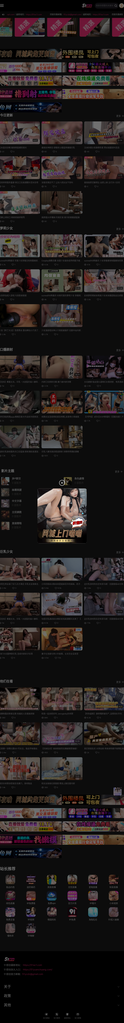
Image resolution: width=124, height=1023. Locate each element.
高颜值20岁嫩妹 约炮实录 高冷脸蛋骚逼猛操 (60, 217)
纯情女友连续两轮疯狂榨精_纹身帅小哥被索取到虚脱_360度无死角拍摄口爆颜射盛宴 (77, 417)
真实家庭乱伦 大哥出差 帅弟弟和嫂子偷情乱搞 (104, 749)
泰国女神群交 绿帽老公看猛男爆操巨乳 (58, 148)
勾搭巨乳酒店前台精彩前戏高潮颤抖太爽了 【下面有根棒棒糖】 (68, 619)
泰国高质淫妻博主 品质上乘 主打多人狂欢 (102, 182)
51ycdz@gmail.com (32, 974)
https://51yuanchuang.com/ (37, 969)
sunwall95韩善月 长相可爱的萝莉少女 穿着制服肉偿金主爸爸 (67, 295)
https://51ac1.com (32, 965)
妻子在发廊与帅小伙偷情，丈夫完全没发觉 (59, 654)
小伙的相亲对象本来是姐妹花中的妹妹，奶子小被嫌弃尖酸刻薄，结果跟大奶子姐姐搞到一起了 (82, 584)
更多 (118, 115)
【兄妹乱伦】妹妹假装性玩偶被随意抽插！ (59, 749)
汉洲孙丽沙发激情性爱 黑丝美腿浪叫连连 (101, 148)
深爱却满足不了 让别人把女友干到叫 (57, 182)
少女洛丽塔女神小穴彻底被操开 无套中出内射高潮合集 (64, 330)
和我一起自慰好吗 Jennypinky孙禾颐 (57, 714)
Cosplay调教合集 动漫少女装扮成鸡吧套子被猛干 (62, 261)
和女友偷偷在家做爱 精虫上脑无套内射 (58, 783)
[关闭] (121, 788)
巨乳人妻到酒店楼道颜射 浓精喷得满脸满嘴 (60, 452)
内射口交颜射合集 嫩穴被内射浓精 (56, 382)
